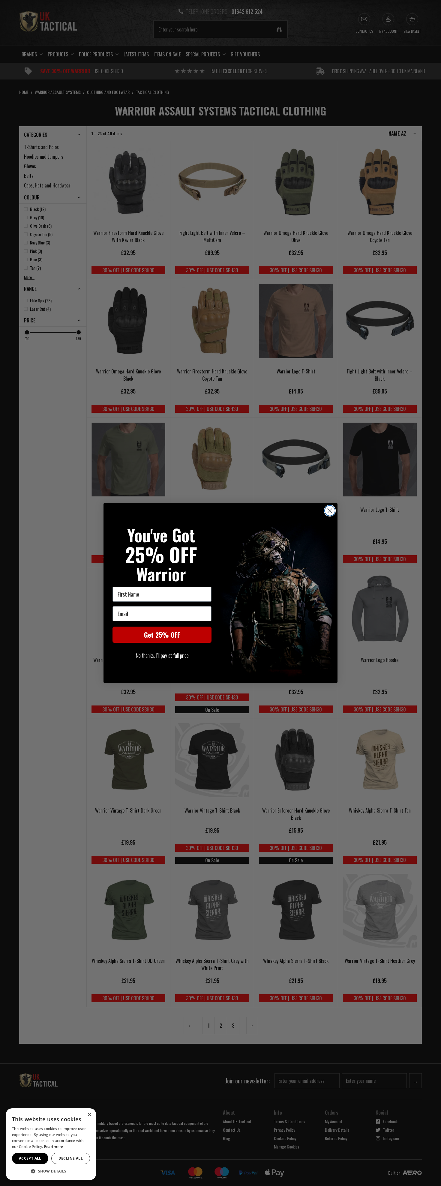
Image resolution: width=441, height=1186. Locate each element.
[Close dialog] (330, 510)
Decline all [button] (70, 1158)
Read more (53, 1146)
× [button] (89, 1115)
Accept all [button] (30, 1158)
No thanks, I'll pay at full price (162, 655)
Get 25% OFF (162, 634)
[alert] (51, 1144)
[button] (51, 1171)
